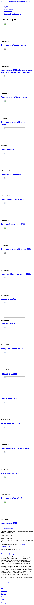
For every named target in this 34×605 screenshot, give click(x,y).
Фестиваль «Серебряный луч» (15, 45)
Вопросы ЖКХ (8, 9)
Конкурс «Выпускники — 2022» (16, 274)
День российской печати (12, 199)
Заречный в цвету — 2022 (13, 224)
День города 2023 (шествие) (14, 97)
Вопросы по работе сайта (8, 582)
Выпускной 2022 (8, 299)
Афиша (6, 7)
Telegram (3, 594)
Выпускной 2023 (8, 149)
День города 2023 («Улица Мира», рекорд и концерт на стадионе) (17, 71)
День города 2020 (9, 523)
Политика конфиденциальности (10, 554)
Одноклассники (5, 597)
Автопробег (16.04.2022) (12, 423)
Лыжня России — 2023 (11, 174)
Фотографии (8, 11)
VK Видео (4, 603)
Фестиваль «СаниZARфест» (14, 498)
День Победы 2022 (9, 398)
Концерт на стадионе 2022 (13, 349)
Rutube (3, 600)
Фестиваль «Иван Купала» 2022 (16, 249)
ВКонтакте (4, 591)
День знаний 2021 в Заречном (15, 448)
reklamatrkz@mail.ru (7, 551)
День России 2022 (9, 324)
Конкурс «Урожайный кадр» (12, 14)
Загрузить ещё (8, 528)
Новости (6, 6)
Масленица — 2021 (10, 473)
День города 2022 (9, 373)
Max (2, 588)
